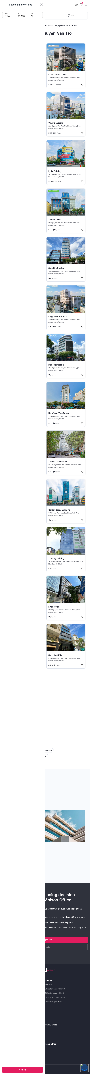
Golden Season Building (59, 510)
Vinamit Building (55, 123)
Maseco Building (56, 365)
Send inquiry (45, 947)
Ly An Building (54, 171)
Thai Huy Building (56, 558)
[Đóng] (41, 5)
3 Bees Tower (54, 220)
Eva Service (53, 607)
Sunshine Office (55, 655)
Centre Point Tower (57, 74)
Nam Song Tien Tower (58, 413)
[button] (45, 940)
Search (22, 1070)
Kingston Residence (57, 316)
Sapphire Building (56, 268)
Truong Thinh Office (57, 462)
